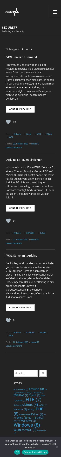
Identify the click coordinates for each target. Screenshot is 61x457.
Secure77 (9, 27)
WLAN (49, 134)
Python (37, 414)
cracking (21, 393)
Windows (27, 425)
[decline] (57, 446)
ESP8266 (30, 233)
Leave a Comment (14, 147)
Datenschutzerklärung (35, 452)
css (29, 393)
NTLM (31, 410)
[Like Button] (8, 121)
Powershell (25, 415)
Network (20, 409)
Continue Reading (22, 110)
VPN (39, 134)
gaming (20, 400)
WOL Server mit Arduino (21, 255)
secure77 (35, 144)
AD (16, 389)
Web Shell (28, 420)
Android (23, 389)
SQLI (30, 418)
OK (17, 452)
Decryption (38, 393)
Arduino (17, 134)
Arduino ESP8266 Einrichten (24, 159)
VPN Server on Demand (21, 57)
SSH (39, 417)
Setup (42, 233)
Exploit (34, 395)
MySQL (43, 405)
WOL (11, 137)
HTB (33, 399)
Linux (28, 134)
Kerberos (19, 405)
